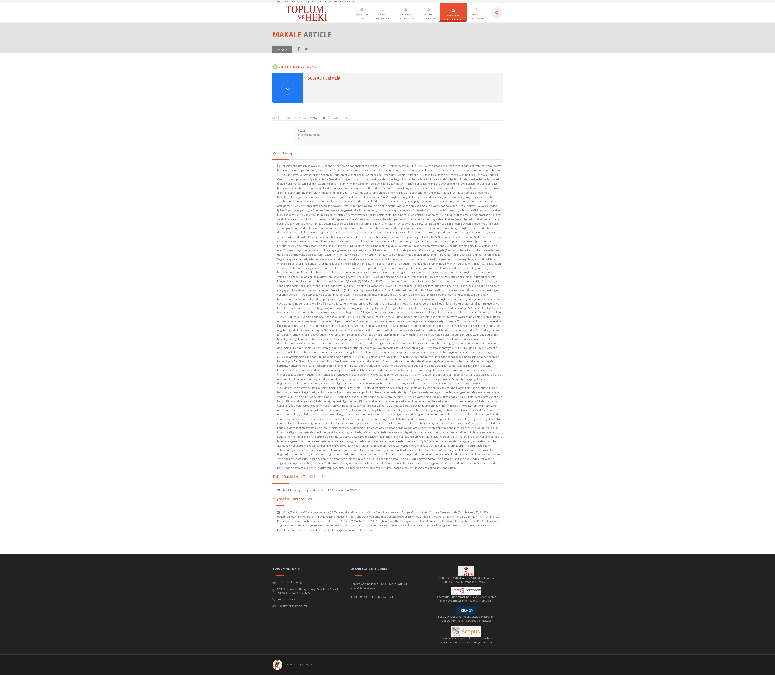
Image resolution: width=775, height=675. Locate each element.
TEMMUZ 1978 (316, 118)
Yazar (301, 130)
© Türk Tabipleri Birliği (299, 664)
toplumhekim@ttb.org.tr (293, 606)
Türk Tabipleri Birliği (290, 582)
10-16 (344, 118)
